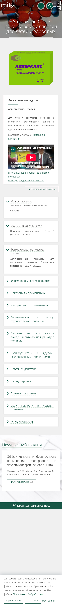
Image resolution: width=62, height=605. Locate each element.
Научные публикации (22, 445)
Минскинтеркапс (7, 5)
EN (55, 3)
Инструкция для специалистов (26, 180)
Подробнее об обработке (27, 594)
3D (55, 8)
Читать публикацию (21, 482)
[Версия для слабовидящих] (59, 8)
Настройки (48, 600)
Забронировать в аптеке (42, 189)
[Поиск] (49, 5)
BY (59, 3)
